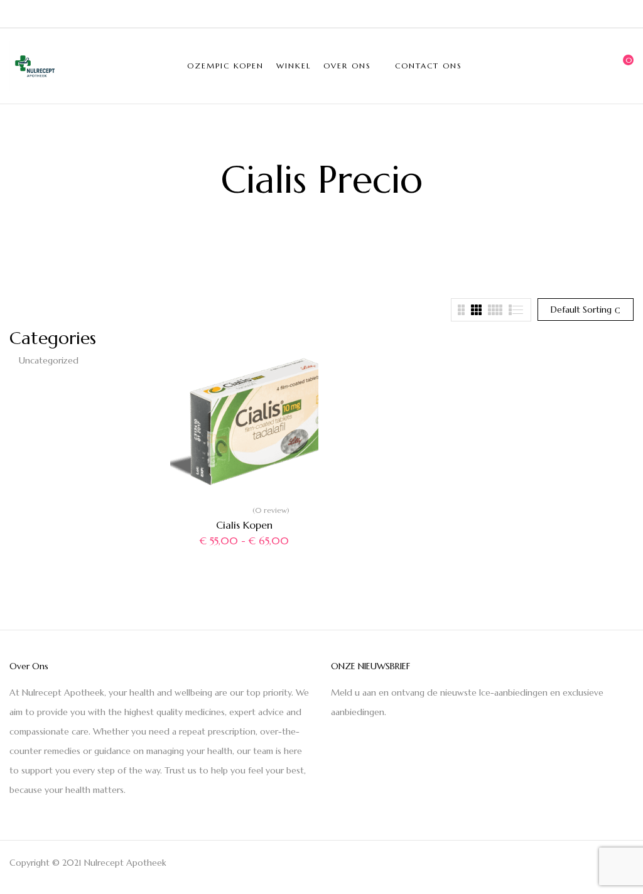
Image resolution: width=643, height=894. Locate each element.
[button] (624, 66)
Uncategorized (48, 360)
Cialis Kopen (244, 525)
